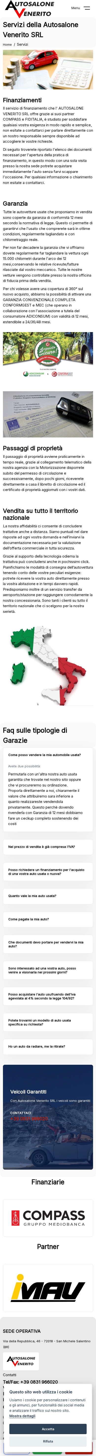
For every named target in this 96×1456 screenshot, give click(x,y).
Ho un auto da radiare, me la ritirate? (36, 1046)
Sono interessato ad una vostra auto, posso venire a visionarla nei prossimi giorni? (42, 970)
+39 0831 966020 (29, 1118)
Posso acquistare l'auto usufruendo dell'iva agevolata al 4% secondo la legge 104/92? (42, 996)
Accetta (48, 1429)
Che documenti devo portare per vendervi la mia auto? (45, 944)
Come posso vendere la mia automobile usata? (44, 755)
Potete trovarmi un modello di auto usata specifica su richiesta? (39, 1022)
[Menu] (90, 9)
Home (7, 44)
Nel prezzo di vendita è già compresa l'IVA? (41, 847)
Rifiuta (48, 1441)
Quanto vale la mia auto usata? (32, 896)
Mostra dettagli (22, 1416)
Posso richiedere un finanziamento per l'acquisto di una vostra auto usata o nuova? (46, 872)
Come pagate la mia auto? (28, 919)
